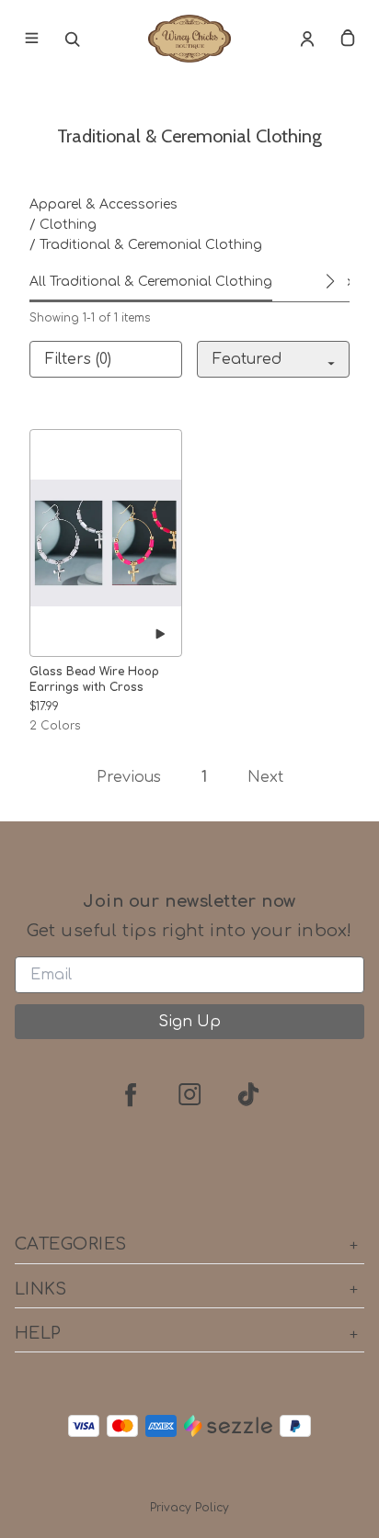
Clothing (68, 225)
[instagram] (189, 1094)
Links (40, 1289)
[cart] (347, 38)
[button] (329, 281)
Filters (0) (78, 359)
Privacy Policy (189, 1507)
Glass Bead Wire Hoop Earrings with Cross (94, 679)
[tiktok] (248, 1094)
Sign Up (189, 1021)
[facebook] (131, 1094)
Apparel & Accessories (103, 204)
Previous (129, 777)
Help (38, 1333)
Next (265, 777)
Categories (71, 1244)
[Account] (307, 38)
